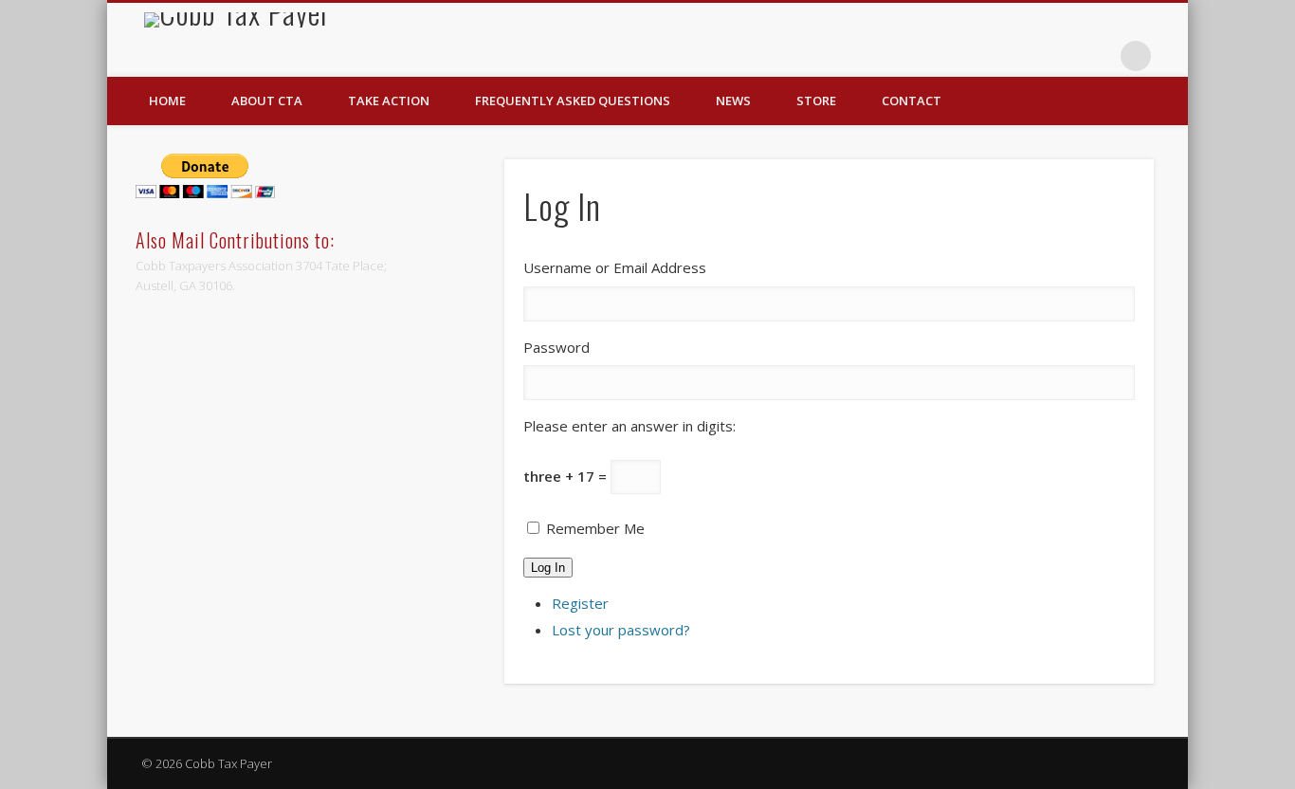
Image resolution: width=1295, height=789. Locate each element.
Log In (548, 567)
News (733, 100)
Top (1250, 744)
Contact (911, 100)
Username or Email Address (614, 267)
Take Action (388, 100)
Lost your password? (621, 629)
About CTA (266, 100)
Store (816, 100)
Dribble (1097, 56)
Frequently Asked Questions (572, 100)
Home (167, 100)
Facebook (1058, 56)
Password (556, 347)
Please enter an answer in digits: (629, 425)
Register (580, 603)
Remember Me (595, 528)
